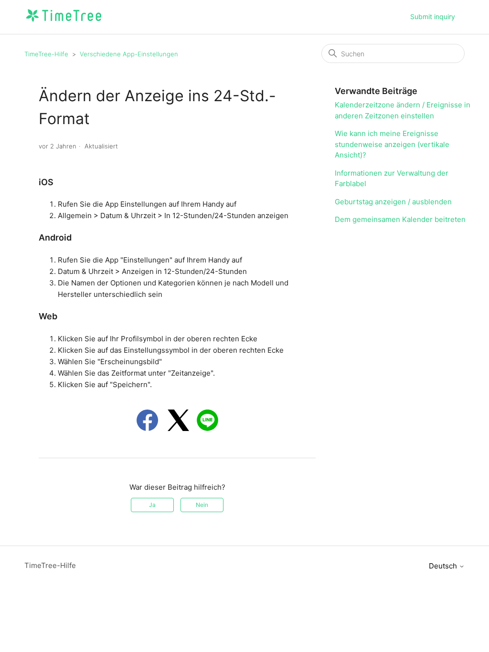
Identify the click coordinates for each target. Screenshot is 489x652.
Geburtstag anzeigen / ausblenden (393, 201)
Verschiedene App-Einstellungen (129, 54)
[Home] (63, 21)
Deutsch (444, 566)
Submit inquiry (432, 16)
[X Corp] (178, 420)
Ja (152, 504)
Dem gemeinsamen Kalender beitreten (400, 219)
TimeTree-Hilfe (46, 54)
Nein (202, 504)
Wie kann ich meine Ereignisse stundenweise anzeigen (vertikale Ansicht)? (392, 144)
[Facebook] (147, 420)
